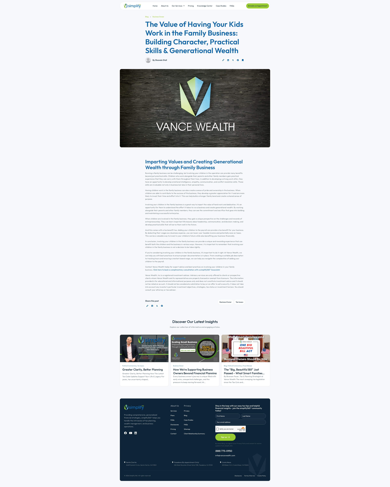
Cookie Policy (261, 476)
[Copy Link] (223, 60)
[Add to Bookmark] (243, 60)
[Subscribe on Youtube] (130, 433)
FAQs (232, 6)
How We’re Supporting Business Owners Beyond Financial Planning (195, 371)
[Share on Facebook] (238, 60)
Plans (172, 415)
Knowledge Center (204, 6)
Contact (173, 434)
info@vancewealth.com (225, 455)
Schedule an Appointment (257, 6)
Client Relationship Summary (194, 434)
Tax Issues (239, 302)
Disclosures (175, 425)
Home (155, 6)
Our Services (177, 6)
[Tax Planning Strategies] (144, 348)
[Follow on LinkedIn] (135, 433)
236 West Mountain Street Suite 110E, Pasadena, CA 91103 (193, 465)
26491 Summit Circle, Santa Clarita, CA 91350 (141, 465)
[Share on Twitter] (233, 60)
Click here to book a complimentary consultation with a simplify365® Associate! (186, 270)
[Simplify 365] (132, 6)
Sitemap (187, 429)
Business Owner (158, 17)
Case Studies (221, 6)
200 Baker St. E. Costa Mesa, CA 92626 (235, 465)
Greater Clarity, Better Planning (142, 369)
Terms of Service (249, 476)
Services (174, 411)
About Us (164, 6)
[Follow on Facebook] (125, 433)
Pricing (191, 6)
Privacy (186, 411)
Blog (146, 17)
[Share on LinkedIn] (228, 60)
